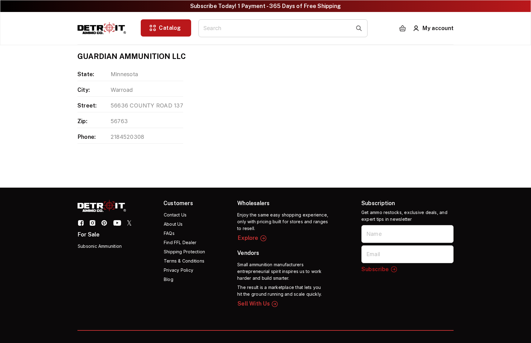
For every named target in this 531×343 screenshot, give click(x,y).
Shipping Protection (184, 251)
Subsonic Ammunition (100, 246)
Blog (168, 279)
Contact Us (175, 214)
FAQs (169, 233)
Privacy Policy (178, 270)
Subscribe (375, 269)
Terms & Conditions (184, 260)
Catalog (170, 28)
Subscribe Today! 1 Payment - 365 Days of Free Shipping (265, 6)
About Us (173, 224)
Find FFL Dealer (180, 242)
